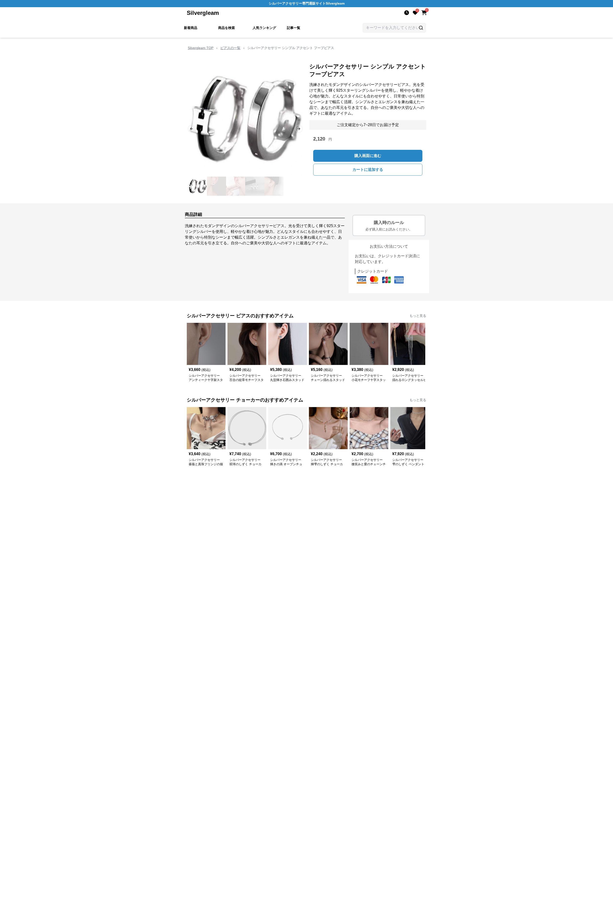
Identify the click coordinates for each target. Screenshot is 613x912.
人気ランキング (264, 28)
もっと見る (417, 316)
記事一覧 (293, 28)
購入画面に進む (367, 156)
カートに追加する (367, 170)
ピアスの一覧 (230, 48)
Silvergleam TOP (200, 48)
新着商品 (190, 28)
